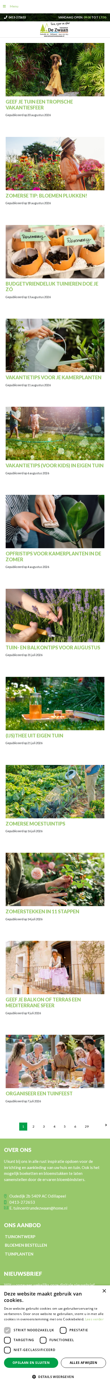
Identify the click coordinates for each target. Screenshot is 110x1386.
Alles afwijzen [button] (83, 1362)
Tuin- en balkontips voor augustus (53, 647)
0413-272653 (17, 17)
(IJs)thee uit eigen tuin (34, 736)
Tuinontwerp (20, 1236)
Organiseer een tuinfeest (39, 1093)
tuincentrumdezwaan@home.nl (40, 1208)
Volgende (106, 1124)
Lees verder (94, 1319)
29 (87, 1126)
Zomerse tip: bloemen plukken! (46, 196)
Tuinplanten (19, 1253)
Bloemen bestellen (26, 1245)
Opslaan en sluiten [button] (31, 1362)
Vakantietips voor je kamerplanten (53, 377)
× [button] (104, 1291)
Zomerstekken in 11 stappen (42, 911)
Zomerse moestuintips (35, 824)
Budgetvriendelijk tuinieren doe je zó (52, 287)
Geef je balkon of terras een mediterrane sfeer (43, 1002)
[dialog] (55, 1335)
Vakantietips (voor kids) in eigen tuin (55, 465)
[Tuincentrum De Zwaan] (55, 28)
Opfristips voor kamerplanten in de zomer (53, 556)
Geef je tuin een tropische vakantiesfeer (39, 104)
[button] (55, 1376)
